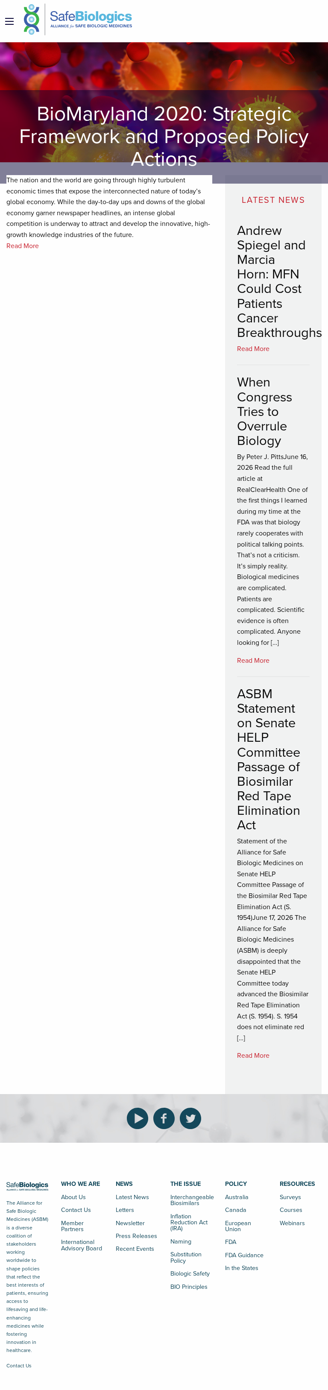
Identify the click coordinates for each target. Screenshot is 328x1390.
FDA (230, 1242)
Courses (291, 1210)
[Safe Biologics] (78, 19)
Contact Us (19, 1366)
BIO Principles (189, 1287)
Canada (235, 1210)
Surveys (290, 1197)
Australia (237, 1197)
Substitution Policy (186, 1257)
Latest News (132, 1197)
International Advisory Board (81, 1245)
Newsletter (130, 1223)
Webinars (292, 1223)
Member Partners (72, 1226)
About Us (73, 1197)
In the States (241, 1268)
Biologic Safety (190, 1273)
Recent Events (135, 1248)
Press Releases (136, 1236)
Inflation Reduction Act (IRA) (189, 1222)
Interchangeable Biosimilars (191, 1200)
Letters (125, 1210)
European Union (238, 1226)
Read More (22, 246)
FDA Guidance (244, 1255)
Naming (180, 1241)
